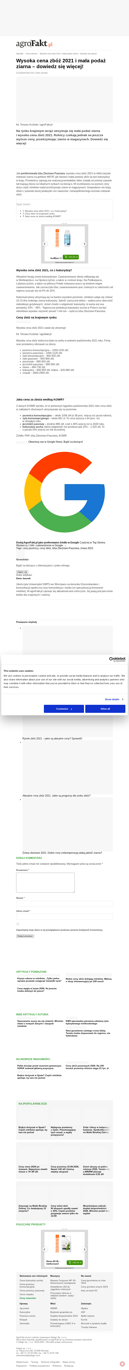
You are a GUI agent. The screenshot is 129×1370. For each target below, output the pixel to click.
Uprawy (24, 1303)
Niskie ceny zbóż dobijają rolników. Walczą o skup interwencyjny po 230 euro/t (89, 980)
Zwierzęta (86, 1303)
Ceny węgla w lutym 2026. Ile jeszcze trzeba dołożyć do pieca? (37, 989)
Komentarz (22, 870)
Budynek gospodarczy (61, 1312)
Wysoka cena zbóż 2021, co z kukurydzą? (46, 211)
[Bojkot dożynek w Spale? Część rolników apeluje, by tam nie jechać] (27, 1071)
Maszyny (55, 1276)
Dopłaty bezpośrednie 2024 (64, 1316)
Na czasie (86, 1276)
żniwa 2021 (86, 548)
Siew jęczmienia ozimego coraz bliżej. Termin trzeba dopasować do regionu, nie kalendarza (88, 1033)
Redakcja (68, 1366)
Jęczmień (24, 1308)
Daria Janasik (42, 73)
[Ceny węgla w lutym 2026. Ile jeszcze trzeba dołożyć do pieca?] (30, 984)
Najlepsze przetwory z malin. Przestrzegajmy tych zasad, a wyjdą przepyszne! (63, 1131)
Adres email (23, 911)
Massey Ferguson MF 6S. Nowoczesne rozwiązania (63, 1281)
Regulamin (21, 1366)
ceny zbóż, (46, 548)
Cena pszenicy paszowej (32, 1290)
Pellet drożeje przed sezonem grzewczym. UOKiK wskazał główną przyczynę (39, 1066)
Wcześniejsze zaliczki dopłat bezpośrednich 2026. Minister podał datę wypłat (96, 1210)
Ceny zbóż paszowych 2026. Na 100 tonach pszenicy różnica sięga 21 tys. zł (87, 1066)
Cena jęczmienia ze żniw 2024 (93, 1281)
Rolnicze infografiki (50, 1362)
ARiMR (53, 1308)
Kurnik (84, 1319)
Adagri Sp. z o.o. (58, 1337)
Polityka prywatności (40, 1366)
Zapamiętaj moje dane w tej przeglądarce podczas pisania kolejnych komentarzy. (59, 930)
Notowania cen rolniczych (34, 1276)
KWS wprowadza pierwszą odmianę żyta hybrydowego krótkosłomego (87, 1022)
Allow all (105, 708)
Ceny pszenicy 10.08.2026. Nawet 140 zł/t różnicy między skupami (65, 1169)
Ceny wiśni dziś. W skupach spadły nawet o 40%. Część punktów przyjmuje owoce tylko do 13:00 (64, 1211)
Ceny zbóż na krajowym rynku (40, 213)
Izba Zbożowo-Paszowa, (66, 548)
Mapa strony (69, 1362)
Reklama (57, 1366)
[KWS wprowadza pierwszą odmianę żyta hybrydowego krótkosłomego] (71, 1017)
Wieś (53, 1303)
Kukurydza (25, 1312)
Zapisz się (22, 572)
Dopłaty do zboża (59, 1319)
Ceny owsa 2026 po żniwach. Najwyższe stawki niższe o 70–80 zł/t (33, 1169)
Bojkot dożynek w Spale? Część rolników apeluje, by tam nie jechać (39, 1076)
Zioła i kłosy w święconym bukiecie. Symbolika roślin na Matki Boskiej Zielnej (97, 1130)
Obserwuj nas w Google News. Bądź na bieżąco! (55, 441)
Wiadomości (22, 1362)
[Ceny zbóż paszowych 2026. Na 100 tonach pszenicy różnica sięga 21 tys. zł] (77, 1062)
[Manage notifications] (122, 1363)
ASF (83, 1312)
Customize (62, 708)
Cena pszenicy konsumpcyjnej (27, 1285)
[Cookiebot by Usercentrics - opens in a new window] (111, 659)
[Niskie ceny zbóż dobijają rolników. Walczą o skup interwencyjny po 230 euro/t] (89, 975)
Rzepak (23, 1319)
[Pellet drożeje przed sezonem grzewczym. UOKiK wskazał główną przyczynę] (25, 1062)
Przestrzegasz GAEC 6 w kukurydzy (62, 1324)
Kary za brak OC (89, 1290)
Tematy (34, 1362)
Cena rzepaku (27, 1294)
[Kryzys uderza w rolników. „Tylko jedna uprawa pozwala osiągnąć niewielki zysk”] (38, 974)
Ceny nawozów (28, 1298)
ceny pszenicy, (31, 548)
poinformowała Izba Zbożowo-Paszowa (43, 173)
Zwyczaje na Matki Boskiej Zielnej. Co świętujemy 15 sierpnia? (33, 1208)
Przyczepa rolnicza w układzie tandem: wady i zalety (62, 1295)
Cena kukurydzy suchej (31, 1280)
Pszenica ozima (27, 1316)
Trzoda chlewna (89, 1327)
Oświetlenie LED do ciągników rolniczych (60, 1288)
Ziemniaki (24, 1323)
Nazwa (20, 898)
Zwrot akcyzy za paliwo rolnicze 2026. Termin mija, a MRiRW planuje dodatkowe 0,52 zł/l (97, 1170)
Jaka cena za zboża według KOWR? (43, 216)
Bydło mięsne (87, 1316)
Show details (112, 699)
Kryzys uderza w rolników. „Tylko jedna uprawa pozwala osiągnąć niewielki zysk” (39, 979)
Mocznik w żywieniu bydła (94, 1323)
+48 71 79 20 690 (28, 1353)
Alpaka (84, 1308)
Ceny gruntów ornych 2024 (94, 1286)
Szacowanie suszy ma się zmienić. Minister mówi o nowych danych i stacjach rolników (40, 1023)
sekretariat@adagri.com (28, 1355)
